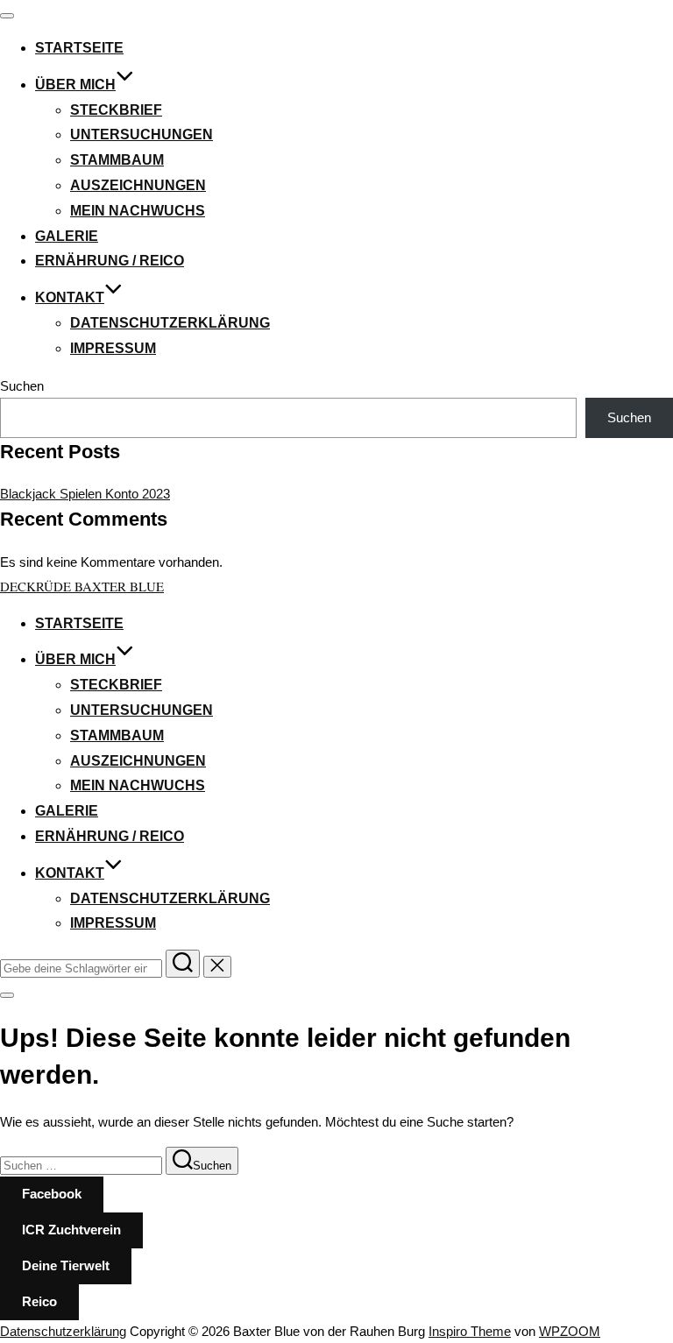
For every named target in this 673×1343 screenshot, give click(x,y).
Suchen (22, 385)
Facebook (51, 1193)
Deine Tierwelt (66, 1265)
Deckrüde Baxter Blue (82, 586)
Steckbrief (116, 109)
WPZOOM (569, 1331)
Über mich (75, 84)
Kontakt (69, 297)
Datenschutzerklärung (170, 322)
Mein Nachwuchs (137, 210)
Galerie (66, 236)
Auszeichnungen (138, 185)
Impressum (113, 348)
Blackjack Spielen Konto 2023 (85, 493)
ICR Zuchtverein (71, 1229)
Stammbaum (117, 159)
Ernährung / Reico (109, 260)
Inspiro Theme (470, 1331)
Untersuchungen (141, 134)
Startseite (79, 47)
